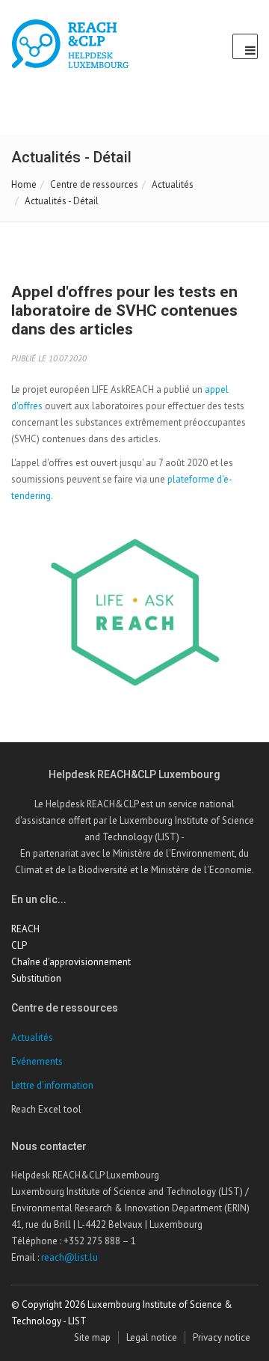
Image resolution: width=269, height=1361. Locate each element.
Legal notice (151, 1337)
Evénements (37, 1061)
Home (24, 184)
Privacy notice (221, 1337)
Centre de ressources (94, 184)
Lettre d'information (52, 1085)
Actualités (173, 184)
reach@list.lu (69, 1257)
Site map (92, 1337)
